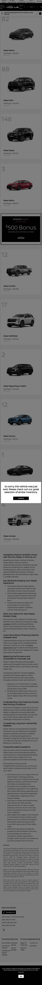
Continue (21, 498)
